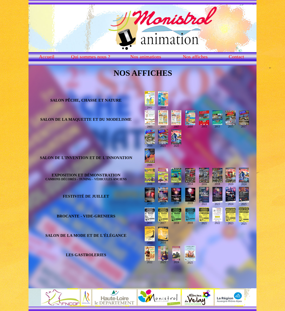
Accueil (46, 56)
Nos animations (145, 56)
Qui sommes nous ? (90, 56)
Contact (236, 56)
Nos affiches (195, 56)
